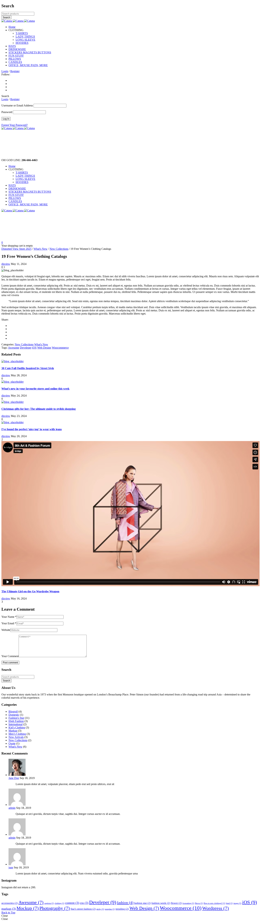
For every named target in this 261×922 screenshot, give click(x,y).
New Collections (59, 248)
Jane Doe (14, 778)
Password (6, 112)
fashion (125, 903)
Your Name (9, 616)
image (237, 903)
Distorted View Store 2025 (16, 248)
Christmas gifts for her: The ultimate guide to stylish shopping (38, 408)
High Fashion (16, 721)
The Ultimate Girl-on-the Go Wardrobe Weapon (30, 591)
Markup (13, 730)
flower (176, 902)
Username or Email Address (17, 105)
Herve (199, 903)
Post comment (10, 662)
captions (49, 903)
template (110, 909)
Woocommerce (60, 347)
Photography (54, 908)
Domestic (14, 714)
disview (5, 263)
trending (122, 908)
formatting (188, 903)
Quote (12, 743)
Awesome (13, 347)
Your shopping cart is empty (17, 245)
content (72, 903)
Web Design (44, 347)
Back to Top (8, 912)
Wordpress (215, 908)
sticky (100, 909)
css (84, 903)
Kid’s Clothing (17, 727)
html (229, 903)
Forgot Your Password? (14, 124)
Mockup (28, 908)
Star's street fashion (83, 908)
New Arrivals (16, 737)
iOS (34, 347)
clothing (59, 903)
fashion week (160, 902)
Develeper (25, 347)
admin (12, 807)
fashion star (142, 902)
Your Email (8, 623)
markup (8, 908)
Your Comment (10, 656)
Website (5, 629)
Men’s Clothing (17, 733)
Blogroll (13, 711)
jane (11, 867)
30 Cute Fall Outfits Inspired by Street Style (27, 368)
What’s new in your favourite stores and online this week (35, 388)
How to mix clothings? (214, 903)
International (16, 724)
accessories (9, 902)
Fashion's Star (16, 717)
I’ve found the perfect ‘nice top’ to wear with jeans (31, 429)
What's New (40, 248)
